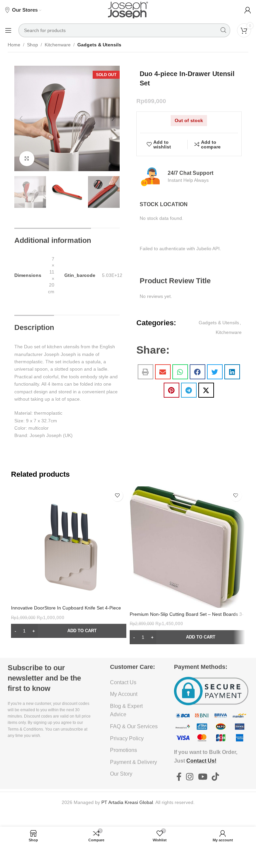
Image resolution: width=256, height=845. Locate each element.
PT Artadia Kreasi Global (127, 802)
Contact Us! (201, 761)
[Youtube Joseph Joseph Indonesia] (202, 777)
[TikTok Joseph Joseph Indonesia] (215, 777)
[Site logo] (128, 9)
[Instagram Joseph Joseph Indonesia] (190, 777)
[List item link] (134, 682)
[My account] (247, 10)
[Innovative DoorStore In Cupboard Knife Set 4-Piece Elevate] (68, 544)
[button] (21, 118)
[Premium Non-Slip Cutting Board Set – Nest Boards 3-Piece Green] (187, 547)
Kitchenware (58, 44)
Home (14, 44)
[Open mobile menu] (8, 30)
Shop (32, 44)
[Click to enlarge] (26, 158)
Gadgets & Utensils (99, 44)
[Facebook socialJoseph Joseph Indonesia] (179, 777)
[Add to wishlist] (117, 495)
